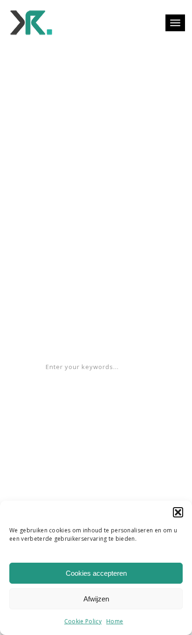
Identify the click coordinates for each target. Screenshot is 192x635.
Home (114, 621)
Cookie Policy (83, 621)
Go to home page (96, 333)
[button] (178, 512)
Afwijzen (96, 599)
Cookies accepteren (96, 573)
